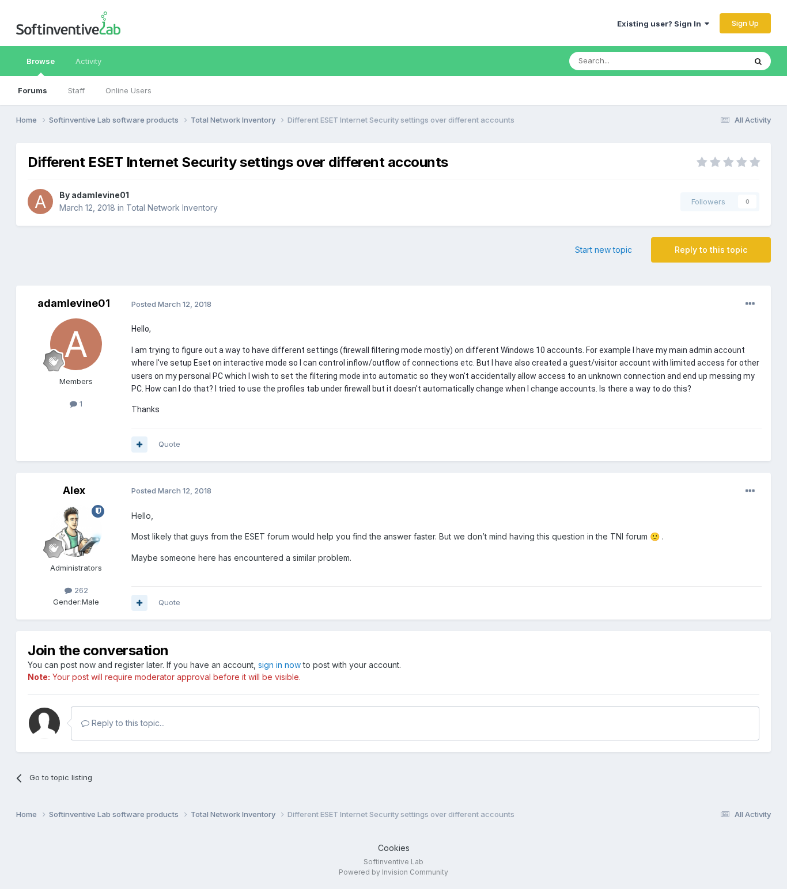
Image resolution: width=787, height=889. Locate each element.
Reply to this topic (711, 249)
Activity (88, 61)
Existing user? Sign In (661, 23)
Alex (74, 490)
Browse (41, 61)
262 (80, 590)
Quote (169, 444)
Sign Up (745, 23)
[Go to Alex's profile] (76, 531)
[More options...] (750, 304)
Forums (32, 90)
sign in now (279, 665)
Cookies (394, 848)
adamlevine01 (100, 195)
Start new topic (603, 249)
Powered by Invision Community (393, 872)
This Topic (712, 60)
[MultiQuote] (139, 444)
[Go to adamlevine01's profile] (40, 201)
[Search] (758, 61)
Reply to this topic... (127, 723)
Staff (76, 90)
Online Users (128, 90)
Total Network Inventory (172, 207)
